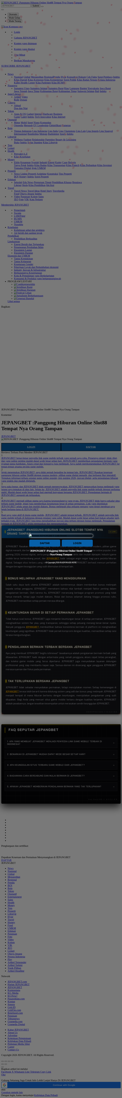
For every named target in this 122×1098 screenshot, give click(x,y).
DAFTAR (45, 543)
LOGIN (77, 543)
